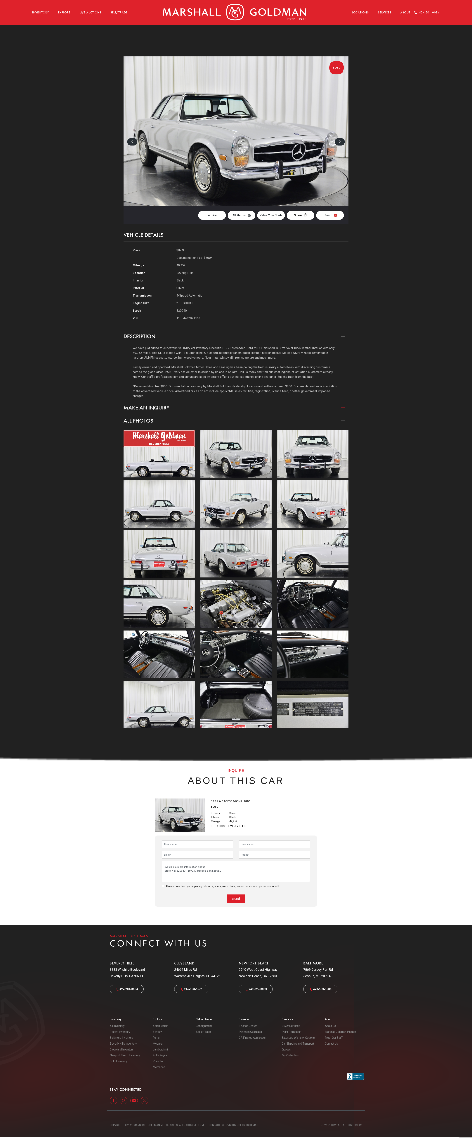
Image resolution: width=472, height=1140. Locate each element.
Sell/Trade (118, 12)
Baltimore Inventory (121, 1037)
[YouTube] (134, 1100)
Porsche (158, 1061)
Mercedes (159, 1067)
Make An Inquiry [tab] (146, 407)
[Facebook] (114, 1100)
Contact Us (331, 1043)
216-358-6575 (193, 989)
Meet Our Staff (334, 1037)
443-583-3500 (322, 989)
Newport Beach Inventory (125, 1055)
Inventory (40, 12)
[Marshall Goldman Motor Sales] (235, 12)
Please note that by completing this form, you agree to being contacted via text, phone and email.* (223, 886)
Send (328, 215)
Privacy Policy (235, 1125)
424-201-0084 (128, 989)
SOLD (339, 44)
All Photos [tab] (138, 420)
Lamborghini (160, 1049)
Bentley (157, 1032)
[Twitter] (144, 1100)
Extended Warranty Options (298, 1037)
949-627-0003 (258, 989)
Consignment (204, 1026)
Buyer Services (291, 1026)
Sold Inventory (118, 1061)
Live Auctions (90, 12)
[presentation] (132, 142)
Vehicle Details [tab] (143, 235)
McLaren (158, 1043)
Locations (360, 12)
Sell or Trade (203, 1032)
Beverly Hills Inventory (123, 1043)
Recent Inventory (120, 1032)
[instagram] (124, 1100)
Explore (64, 12)
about (405, 12)
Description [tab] (139, 336)
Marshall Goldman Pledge (340, 1032)
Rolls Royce (160, 1055)
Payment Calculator (250, 1032)
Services (384, 12)
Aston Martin (160, 1026)
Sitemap (252, 1125)
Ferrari (156, 1037)
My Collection (290, 1055)
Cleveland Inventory (121, 1049)
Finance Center (248, 1026)
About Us (330, 1026)
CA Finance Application (252, 1037)
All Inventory (117, 1026)
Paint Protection (291, 1032)
